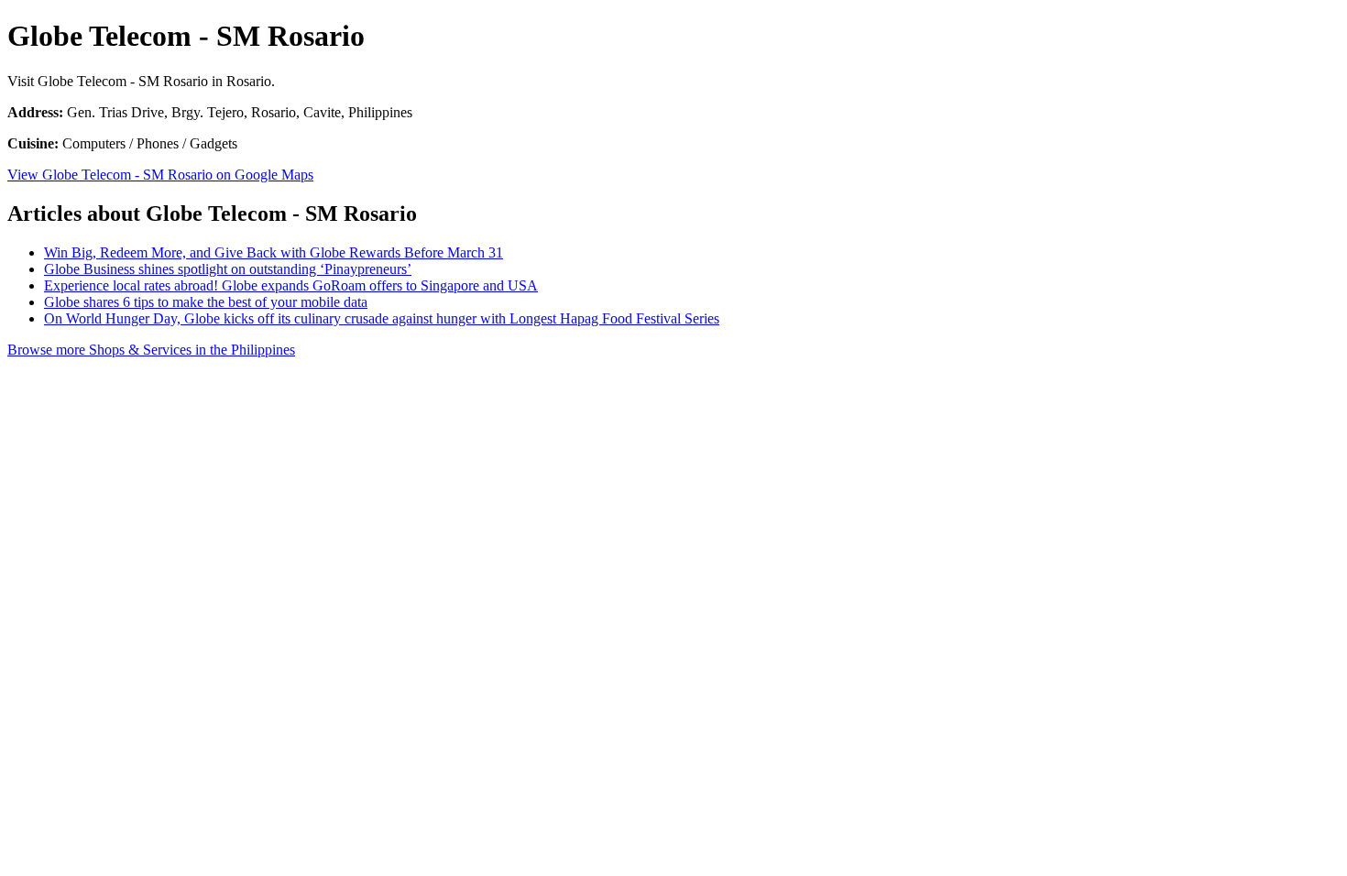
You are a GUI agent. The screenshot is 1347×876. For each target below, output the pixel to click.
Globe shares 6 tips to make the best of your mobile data (205, 302)
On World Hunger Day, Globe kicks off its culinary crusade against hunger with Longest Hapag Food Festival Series (381, 318)
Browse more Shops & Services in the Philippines (151, 349)
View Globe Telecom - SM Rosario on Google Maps (160, 174)
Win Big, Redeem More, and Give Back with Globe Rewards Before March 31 (273, 252)
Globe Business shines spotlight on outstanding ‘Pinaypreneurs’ (227, 269)
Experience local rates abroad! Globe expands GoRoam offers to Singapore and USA (291, 285)
